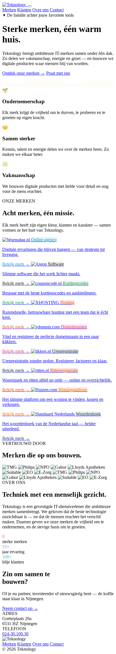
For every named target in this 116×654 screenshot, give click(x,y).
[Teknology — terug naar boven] (14, 4)
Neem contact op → (20, 608)
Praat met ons (58, 73)
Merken (9, 9)
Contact (57, 9)
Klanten (24, 9)
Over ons (40, 9)
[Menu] (29, 6)
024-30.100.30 (15, 633)
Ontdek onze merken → (23, 73)
